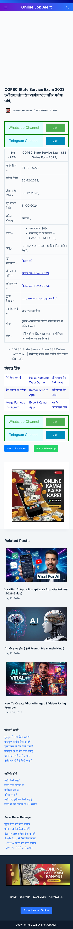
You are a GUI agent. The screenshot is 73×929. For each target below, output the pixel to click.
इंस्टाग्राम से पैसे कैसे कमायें (18, 746)
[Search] (67, 7)
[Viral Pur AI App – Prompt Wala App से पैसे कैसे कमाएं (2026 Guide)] (36, 565)
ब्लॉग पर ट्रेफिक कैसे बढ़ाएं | (19, 799)
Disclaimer (39, 897)
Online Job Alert (36, 7)
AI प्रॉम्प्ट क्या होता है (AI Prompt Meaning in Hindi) (34, 648)
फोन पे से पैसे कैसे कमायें (17, 829)
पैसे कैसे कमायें (13, 377)
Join (55, 127)
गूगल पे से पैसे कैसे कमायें (17, 824)
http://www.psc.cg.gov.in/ (39, 298)
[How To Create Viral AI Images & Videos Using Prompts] (36, 679)
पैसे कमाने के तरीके (16, 390)
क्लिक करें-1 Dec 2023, (36, 273)
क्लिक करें (27, 260)
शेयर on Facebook (16, 448)
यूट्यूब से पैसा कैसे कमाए (16, 737)
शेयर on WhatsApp (46, 448)
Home (13, 897)
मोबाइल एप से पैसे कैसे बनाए (18, 751)
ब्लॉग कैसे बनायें (12, 780)
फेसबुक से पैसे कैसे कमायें (17, 741)
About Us (25, 897)
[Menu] (5, 7)
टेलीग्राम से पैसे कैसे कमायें (18, 760)
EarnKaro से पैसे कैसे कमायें (19, 833)
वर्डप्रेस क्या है (11, 790)
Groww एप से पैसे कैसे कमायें (20, 843)
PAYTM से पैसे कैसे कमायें (18, 848)
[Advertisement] (36, 48)
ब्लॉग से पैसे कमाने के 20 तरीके (20, 804)
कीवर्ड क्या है (10, 794)
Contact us (55, 897)
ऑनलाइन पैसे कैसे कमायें (17, 756)
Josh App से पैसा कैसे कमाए (20, 838)
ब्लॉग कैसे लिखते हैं (14, 785)
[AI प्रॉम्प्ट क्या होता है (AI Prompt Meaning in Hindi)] (36, 624)
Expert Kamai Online (36, 910)
